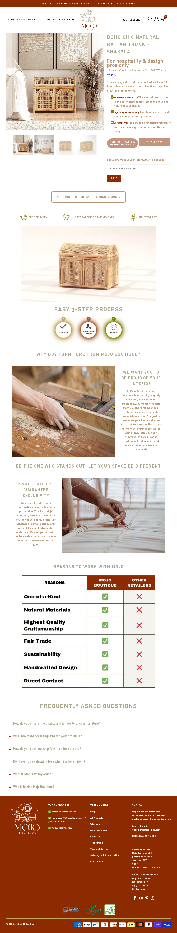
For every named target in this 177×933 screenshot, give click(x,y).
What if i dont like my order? (33, 774)
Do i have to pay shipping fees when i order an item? (49, 761)
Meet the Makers (99, 830)
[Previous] (9, 81)
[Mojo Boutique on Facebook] (134, 898)
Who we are (96, 824)
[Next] (101, 81)
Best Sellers (131, 19)
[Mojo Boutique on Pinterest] (147, 898)
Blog (92, 811)
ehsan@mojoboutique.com (146, 829)
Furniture (15, 19)
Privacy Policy (97, 861)
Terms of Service (99, 849)
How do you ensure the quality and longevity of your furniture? (56, 723)
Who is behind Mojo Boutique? (33, 787)
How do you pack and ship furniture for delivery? (47, 749)
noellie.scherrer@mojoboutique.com (151, 819)
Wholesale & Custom (60, 19)
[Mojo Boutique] (88, 20)
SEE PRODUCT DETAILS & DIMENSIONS (88, 197)
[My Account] (156, 19)
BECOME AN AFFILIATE (144, 835)
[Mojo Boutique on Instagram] (152, 898)
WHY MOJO (34, 19)
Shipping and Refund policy (104, 855)
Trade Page (96, 842)
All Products (96, 817)
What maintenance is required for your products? (47, 736)
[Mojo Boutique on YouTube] (140, 898)
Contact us (96, 836)
